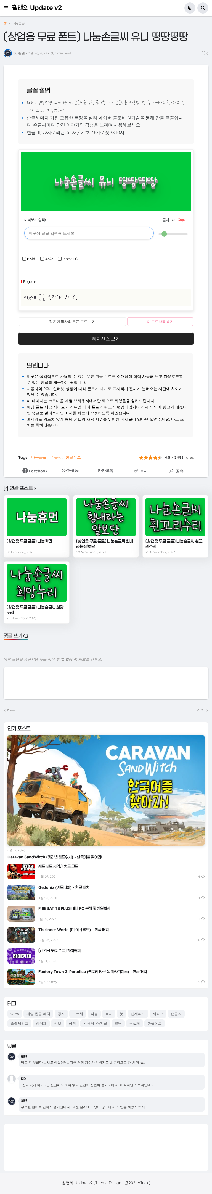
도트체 (77, 1013)
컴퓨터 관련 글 (95, 1023)
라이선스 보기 (106, 338)
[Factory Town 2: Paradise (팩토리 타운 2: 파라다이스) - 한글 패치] (21, 977)
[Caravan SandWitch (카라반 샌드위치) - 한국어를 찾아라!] (106, 790)
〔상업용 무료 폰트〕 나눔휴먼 (29, 541)
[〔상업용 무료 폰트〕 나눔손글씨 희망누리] (37, 583)
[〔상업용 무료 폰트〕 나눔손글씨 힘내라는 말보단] (106, 517)
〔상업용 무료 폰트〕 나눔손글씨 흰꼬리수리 (173, 544)
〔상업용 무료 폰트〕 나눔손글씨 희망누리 (35, 610)
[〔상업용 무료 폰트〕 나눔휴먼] (37, 517)
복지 (108, 1013)
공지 (61, 1013)
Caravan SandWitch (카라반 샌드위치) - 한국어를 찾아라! (54, 857)
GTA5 (14, 1013)
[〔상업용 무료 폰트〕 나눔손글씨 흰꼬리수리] (175, 517)
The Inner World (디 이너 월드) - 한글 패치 (73, 929)
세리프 (158, 1013)
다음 (11, 710)
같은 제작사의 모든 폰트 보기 (72, 321)
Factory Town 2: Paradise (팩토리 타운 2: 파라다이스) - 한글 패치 (92, 971)
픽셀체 (134, 1023)
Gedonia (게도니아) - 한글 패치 (63, 887)
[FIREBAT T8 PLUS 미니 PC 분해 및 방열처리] (21, 913)
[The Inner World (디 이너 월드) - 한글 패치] (21, 935)
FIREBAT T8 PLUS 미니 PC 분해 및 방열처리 (74, 908)
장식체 (41, 1023)
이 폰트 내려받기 (160, 321)
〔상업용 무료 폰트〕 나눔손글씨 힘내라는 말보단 (104, 544)
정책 (72, 1023)
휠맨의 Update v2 (37, 8)
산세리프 (138, 1013)
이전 (201, 710)
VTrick (143, 1182)
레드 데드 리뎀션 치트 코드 (58, 866)
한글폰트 (73, 457)
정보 (57, 1023)
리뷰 (94, 1013)
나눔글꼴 (18, 23)
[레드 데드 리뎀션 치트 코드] (21, 871)
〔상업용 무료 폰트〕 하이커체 (59, 950)
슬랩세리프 (19, 1023)
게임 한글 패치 (38, 1013)
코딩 (118, 1023)
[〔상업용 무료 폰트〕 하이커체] (21, 956)
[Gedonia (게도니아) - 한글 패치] (21, 892)
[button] (8, 8)
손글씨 (56, 457)
